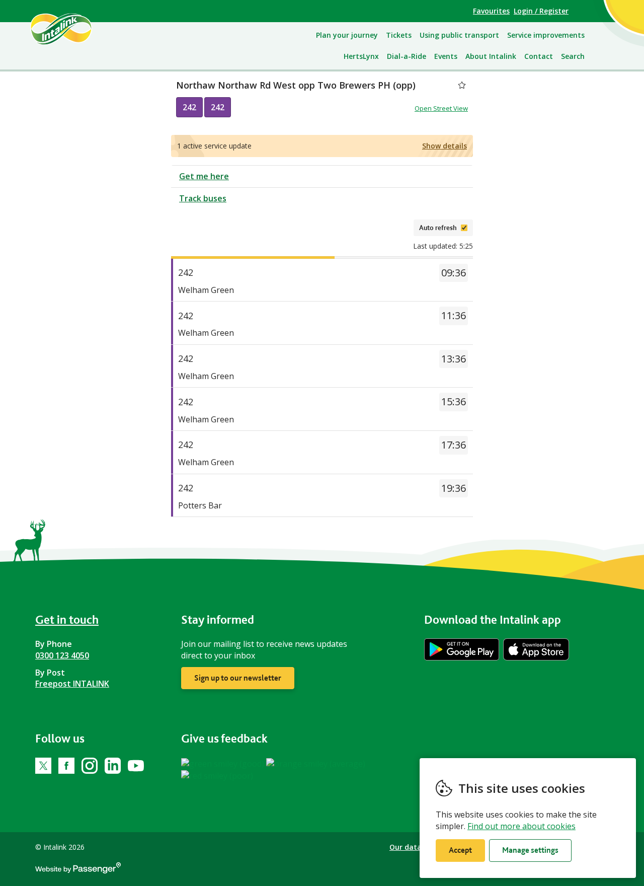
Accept (460, 850)
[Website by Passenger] (78, 870)
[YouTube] (136, 766)
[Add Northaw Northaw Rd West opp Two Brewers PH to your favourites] (462, 85)
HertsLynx (361, 56)
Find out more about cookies (521, 826)
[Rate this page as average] (315, 763)
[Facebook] (66, 766)
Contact (538, 56)
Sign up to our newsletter (237, 678)
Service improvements (546, 35)
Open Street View (441, 108)
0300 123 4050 (62, 655)
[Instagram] (90, 766)
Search (573, 56)
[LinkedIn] (113, 766)
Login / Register (541, 11)
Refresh (390, 228)
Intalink (72, 28)
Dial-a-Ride (406, 56)
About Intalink (490, 56)
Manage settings (530, 850)
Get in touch (67, 619)
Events (445, 56)
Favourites (491, 11)
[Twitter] (43, 766)
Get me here (204, 176)
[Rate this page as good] (223, 763)
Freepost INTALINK (72, 683)
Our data (405, 847)
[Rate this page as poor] (217, 775)
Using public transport (459, 35)
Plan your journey (347, 35)
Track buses (202, 198)
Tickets (399, 35)
